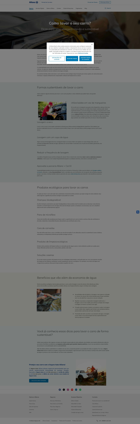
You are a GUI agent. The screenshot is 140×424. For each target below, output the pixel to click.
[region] (70, 53)
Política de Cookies (83, 53)
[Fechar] (92, 44)
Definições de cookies (56, 58)
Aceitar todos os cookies (85, 58)
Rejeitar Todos (72, 58)
